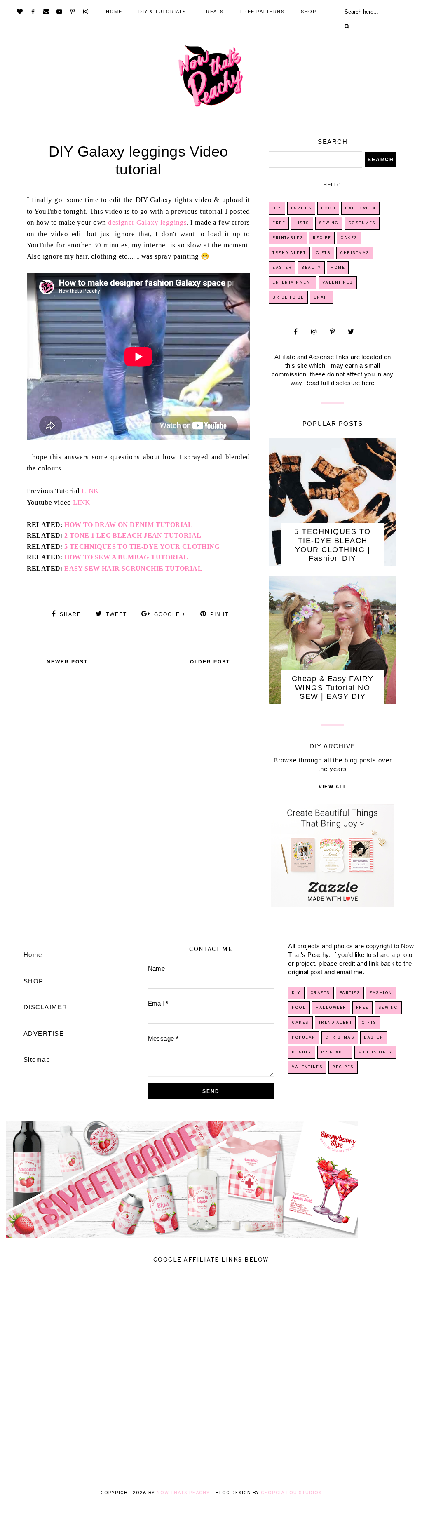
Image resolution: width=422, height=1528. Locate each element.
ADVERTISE (43, 1033)
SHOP (308, 11)
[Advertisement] (211, 1375)
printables (287, 238)
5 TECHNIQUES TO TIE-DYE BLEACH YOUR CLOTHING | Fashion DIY (332, 544)
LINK (90, 491)
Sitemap (36, 1059)
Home (32, 954)
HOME (114, 11)
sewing (329, 223)
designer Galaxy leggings (147, 222)
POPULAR (304, 1037)
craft (322, 297)
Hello (333, 184)
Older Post (210, 662)
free (278, 223)
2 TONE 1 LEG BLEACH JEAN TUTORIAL (132, 535)
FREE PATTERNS (262, 11)
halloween (360, 208)
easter (282, 267)
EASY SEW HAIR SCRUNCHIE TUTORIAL (133, 568)
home (338, 267)
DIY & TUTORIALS (162, 11)
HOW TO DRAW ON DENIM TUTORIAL (128, 524)
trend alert (289, 253)
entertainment (292, 282)
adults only (375, 1052)
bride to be (288, 297)
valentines (337, 282)
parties (301, 208)
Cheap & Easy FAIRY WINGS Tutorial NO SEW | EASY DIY (333, 688)
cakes (349, 238)
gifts (323, 253)
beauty (311, 267)
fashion (138, 135)
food (328, 208)
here (368, 382)
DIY (276, 208)
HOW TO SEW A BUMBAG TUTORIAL (126, 557)
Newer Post (67, 662)
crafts (320, 993)
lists (302, 223)
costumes (362, 223)
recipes (343, 1067)
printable (335, 1052)
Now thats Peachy (183, 1493)
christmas (355, 253)
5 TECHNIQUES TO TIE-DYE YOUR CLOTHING (142, 546)
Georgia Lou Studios (291, 1493)
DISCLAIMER (45, 1007)
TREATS (213, 11)
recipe (322, 238)
